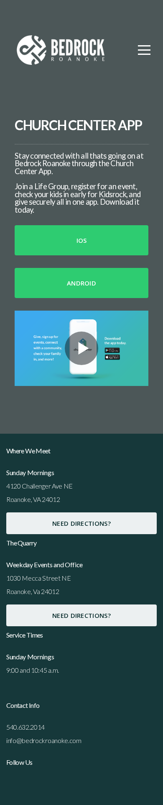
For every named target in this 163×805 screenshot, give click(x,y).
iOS (81, 240)
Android (81, 283)
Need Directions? (81, 523)
